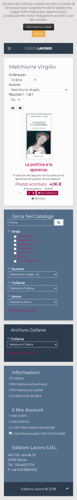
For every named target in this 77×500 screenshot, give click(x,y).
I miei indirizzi (19, 422)
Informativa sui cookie (26, 390)
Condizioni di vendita (25, 396)
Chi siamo (16, 378)
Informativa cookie (39, 27)
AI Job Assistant (28, 260)
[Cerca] (58, 222)
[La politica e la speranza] (38, 136)
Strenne (22, 252)
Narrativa (23, 244)
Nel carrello (48, 193)
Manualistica (25, 240)
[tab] (38, 231)
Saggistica (24, 236)
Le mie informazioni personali (31, 427)
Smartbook (25, 248)
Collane (21, 256)
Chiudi (38, 33)
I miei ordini (18, 416)
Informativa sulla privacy (28, 384)
